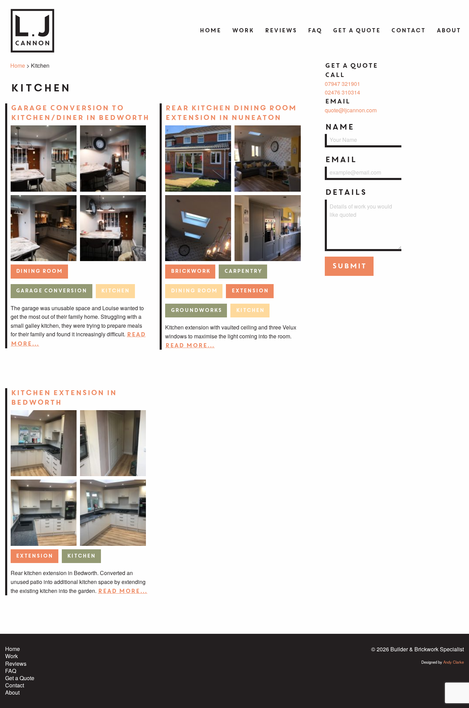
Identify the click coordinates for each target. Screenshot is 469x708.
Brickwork (190, 271)
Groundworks (196, 310)
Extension (249, 290)
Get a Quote (356, 30)
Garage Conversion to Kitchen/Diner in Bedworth (80, 113)
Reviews (281, 30)
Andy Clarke (453, 662)
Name (339, 127)
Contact (408, 30)
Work (243, 30)
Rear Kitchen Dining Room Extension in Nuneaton (230, 113)
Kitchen (115, 290)
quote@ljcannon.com (351, 110)
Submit (349, 266)
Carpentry (243, 271)
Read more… (190, 345)
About (448, 30)
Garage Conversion (51, 290)
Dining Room (39, 271)
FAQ (315, 30)
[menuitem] (210, 31)
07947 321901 (342, 84)
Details (345, 192)
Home (210, 30)
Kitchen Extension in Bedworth (63, 397)
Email (340, 159)
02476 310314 (342, 92)
